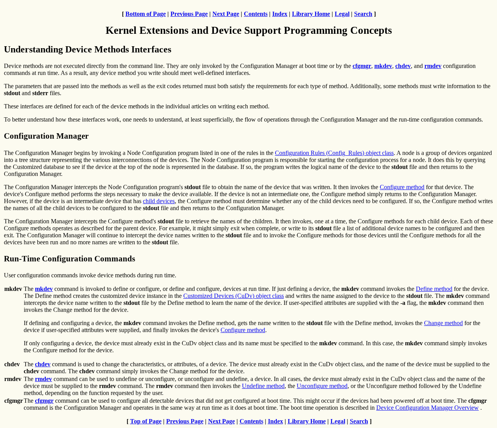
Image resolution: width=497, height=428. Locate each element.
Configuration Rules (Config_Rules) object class (334, 153)
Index (279, 13)
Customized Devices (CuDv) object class (233, 295)
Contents (256, 13)
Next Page (225, 13)
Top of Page (146, 421)
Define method (434, 288)
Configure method (402, 187)
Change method (443, 323)
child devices (159, 201)
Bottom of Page (145, 13)
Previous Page (189, 13)
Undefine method (263, 386)
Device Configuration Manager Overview (427, 407)
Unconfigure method (322, 386)
